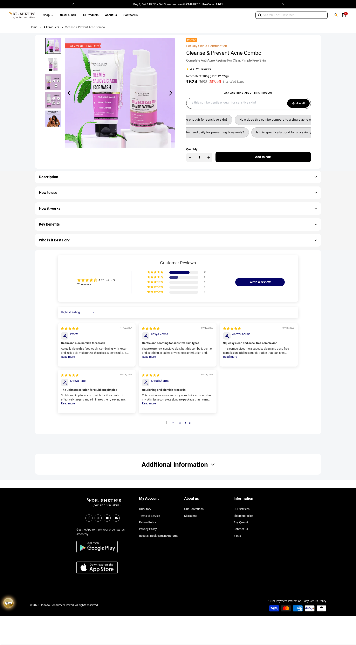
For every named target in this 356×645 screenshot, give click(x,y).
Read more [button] (68, 356)
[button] (155, 272)
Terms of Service (149, 515)
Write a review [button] (260, 282)
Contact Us (241, 529)
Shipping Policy (243, 515)
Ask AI (300, 103)
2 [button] (173, 423)
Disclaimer (190, 515)
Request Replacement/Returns (158, 535)
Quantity (192, 149)
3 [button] (180, 423)
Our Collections (194, 509)
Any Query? (241, 522)
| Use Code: (219, 4)
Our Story (145, 509)
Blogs (237, 535)
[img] (70, 328)
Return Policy (147, 522)
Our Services (241, 509)
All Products (51, 27)
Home (33, 27)
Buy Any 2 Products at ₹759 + (142, 4)
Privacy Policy (148, 529)
